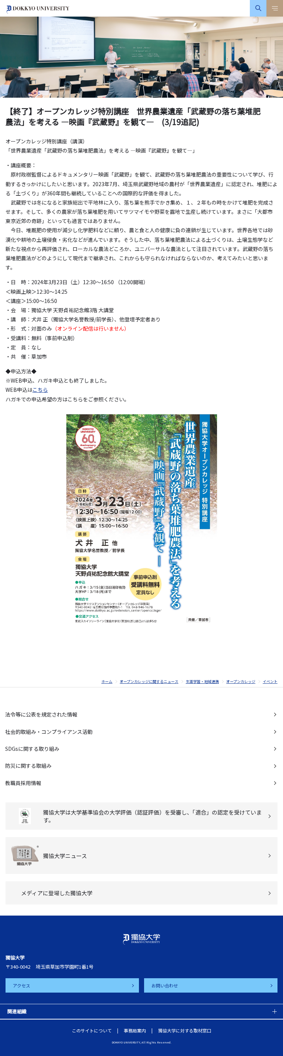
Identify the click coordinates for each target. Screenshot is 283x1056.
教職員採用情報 (23, 783)
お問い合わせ (164, 985)
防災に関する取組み (28, 765)
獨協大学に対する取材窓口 (184, 1030)
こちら (40, 389)
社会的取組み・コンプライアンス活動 (48, 731)
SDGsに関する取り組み (32, 748)
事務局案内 (135, 1030)
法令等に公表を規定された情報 (41, 714)
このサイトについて (92, 1030)
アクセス (21, 985)
